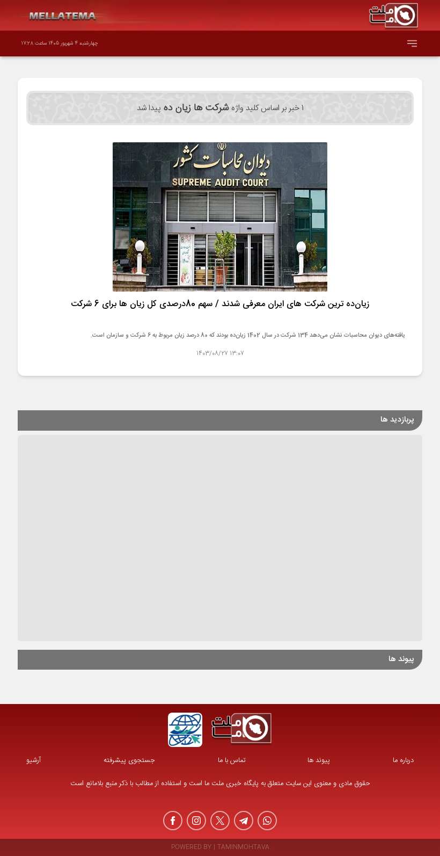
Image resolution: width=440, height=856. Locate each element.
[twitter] (220, 820)
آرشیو (33, 760)
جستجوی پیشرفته (129, 760)
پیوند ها (318, 760)
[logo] (241, 730)
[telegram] (243, 820)
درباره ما (403, 760)
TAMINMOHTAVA (243, 847)
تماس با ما (231, 760)
